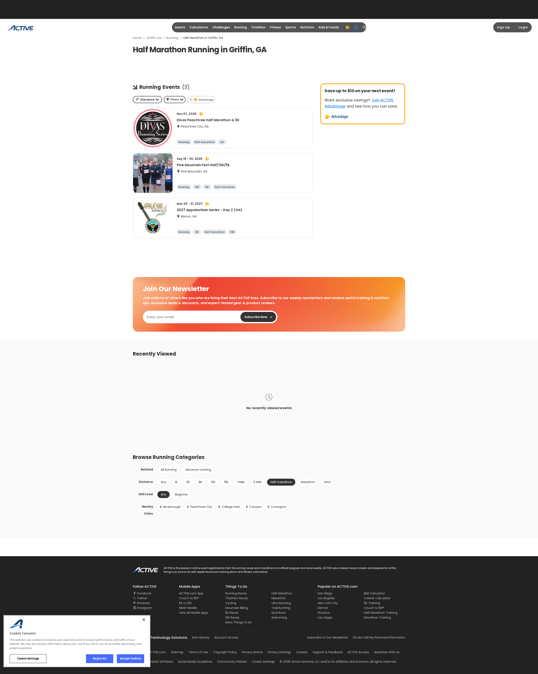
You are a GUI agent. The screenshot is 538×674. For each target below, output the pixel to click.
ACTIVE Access (358, 652)
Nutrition (307, 27)
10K (213, 482)
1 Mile (241, 482)
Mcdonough (172, 507)
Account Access (226, 637)
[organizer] (356, 27)
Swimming (279, 617)
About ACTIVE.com (152, 652)
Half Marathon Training (380, 613)
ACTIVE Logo (142, 568)
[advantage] (347, 27)
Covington (278, 507)
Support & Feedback (328, 652)
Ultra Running (281, 603)
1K (176, 482)
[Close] (143, 619)
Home (137, 38)
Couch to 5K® (189, 598)
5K (188, 482)
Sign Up (503, 27)
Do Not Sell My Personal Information (379, 637)
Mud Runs (279, 613)
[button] (175, 99)
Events (180, 27)
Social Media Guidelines (195, 662)
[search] (364, 27)
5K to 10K (185, 603)
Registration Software (157, 662)
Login (523, 27)
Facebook (144, 593)
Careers (302, 652)
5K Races (231, 613)
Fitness (275, 27)
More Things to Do (238, 622)
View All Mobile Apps (193, 613)
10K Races (232, 617)
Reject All (99, 658)
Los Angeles (326, 598)
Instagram (144, 608)
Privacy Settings (279, 652)
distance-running (198, 470)
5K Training (372, 603)
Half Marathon (282, 593)
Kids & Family (329, 27)
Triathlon (258, 27)
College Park (231, 507)
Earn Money (200, 637)
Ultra (327, 482)
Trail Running (281, 608)
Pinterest (143, 603)
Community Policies (232, 662)
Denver (323, 608)
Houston (324, 613)
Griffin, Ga (154, 38)
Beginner (181, 494)
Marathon (308, 482)
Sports (290, 27)
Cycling (230, 603)
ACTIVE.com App (191, 593)
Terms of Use (198, 652)
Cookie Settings (28, 658)
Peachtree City (201, 507)
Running (240, 27)
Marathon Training (377, 617)
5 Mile (257, 482)
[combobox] (147, 99)
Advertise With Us (387, 652)
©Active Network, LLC (300, 662)
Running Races (236, 593)
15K (226, 482)
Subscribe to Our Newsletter (327, 637)
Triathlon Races (236, 598)
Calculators (199, 27)
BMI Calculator (374, 593)
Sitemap (177, 652)
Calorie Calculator (377, 598)
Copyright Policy (225, 652)
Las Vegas (325, 617)
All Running (169, 470)
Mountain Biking (236, 608)
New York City (328, 603)
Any (163, 482)
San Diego (325, 593)
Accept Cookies (130, 658)
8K (200, 482)
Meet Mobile (188, 608)
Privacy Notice (252, 652)
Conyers (255, 507)
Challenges (221, 27)
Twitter (142, 598)
